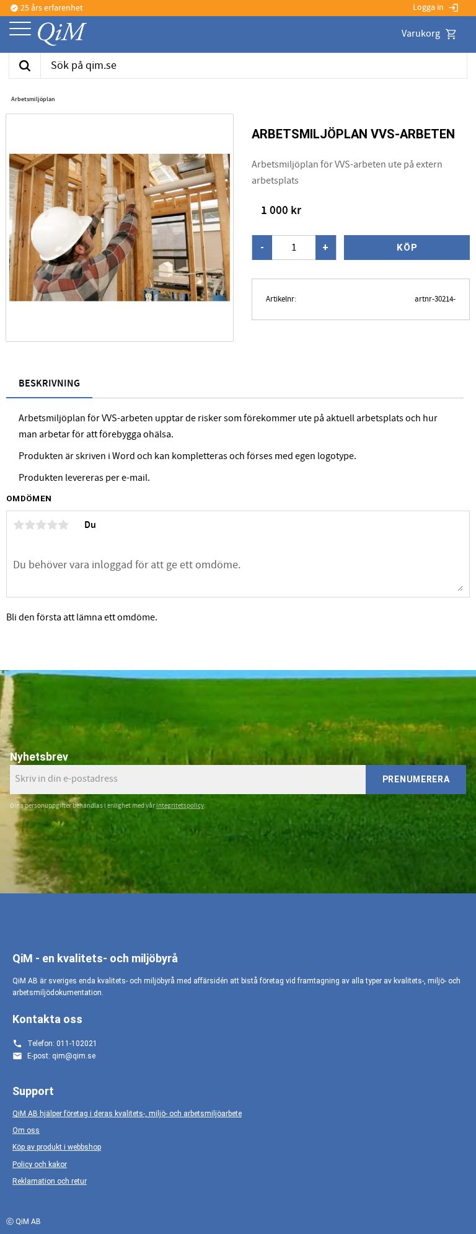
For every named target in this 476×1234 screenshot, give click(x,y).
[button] (20, 29)
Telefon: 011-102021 (62, 1043)
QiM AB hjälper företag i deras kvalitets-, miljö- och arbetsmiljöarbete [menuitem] (127, 1113)
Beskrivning (49, 383)
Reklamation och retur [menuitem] (49, 1181)
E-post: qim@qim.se (61, 1056)
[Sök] (24, 66)
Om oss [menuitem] (26, 1130)
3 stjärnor (40, 524)
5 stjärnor (63, 524)
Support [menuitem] (33, 1091)
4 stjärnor (52, 524)
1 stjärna (18, 524)
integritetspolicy (180, 805)
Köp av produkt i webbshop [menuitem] (56, 1147)
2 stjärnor (29, 524)
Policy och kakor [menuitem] (39, 1164)
